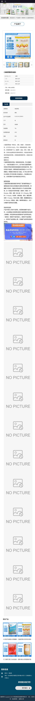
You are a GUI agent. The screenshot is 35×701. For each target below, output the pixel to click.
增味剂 (23, 17)
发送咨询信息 (18, 98)
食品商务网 (14, 699)
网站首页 (12, 17)
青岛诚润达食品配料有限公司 (20, 696)
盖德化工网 (21, 699)
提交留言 (25, 688)
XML (29, 696)
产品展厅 (18, 17)
